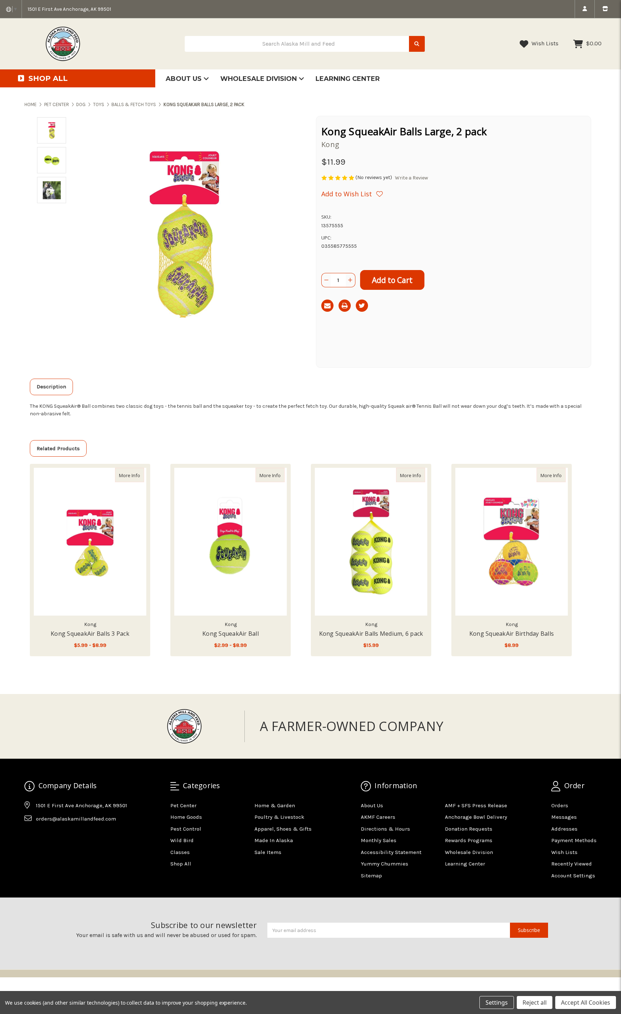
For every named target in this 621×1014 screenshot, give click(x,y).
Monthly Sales (378, 840)
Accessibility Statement (391, 852)
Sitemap (371, 875)
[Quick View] (136, 475)
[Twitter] (362, 306)
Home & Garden (274, 805)
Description (51, 386)
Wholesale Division (259, 79)
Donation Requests (468, 829)
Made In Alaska (273, 840)
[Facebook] (29, 837)
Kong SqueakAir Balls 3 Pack (90, 634)
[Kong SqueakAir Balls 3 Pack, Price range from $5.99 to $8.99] (90, 542)
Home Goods (186, 817)
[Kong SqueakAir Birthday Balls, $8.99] (511, 542)
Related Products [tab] (58, 448)
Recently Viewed (571, 863)
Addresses (564, 829)
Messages (564, 817)
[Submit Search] (417, 44)
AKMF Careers (378, 817)
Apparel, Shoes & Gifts (283, 829)
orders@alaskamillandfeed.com (76, 819)
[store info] (605, 9)
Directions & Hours (385, 829)
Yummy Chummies (384, 863)
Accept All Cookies (585, 1002)
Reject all (535, 1002)
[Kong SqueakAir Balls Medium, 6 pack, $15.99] (371, 542)
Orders (559, 805)
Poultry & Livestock (279, 817)
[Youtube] (57, 837)
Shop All (180, 863)
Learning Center (348, 79)
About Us (184, 79)
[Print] (345, 306)
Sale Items (267, 852)
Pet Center (183, 805)
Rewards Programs (468, 840)
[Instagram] (43, 837)
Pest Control (185, 829)
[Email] (327, 306)
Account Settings (573, 875)
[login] (584, 9)
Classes (180, 852)
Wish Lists (544, 43)
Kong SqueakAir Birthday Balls (511, 634)
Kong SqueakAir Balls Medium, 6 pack (371, 634)
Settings (497, 1002)
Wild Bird (182, 840)
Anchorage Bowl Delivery (476, 817)
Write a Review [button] (411, 178)
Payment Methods (574, 840)
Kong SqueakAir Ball (230, 634)
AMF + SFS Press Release (476, 805)
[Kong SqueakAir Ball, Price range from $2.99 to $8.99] (230, 542)
